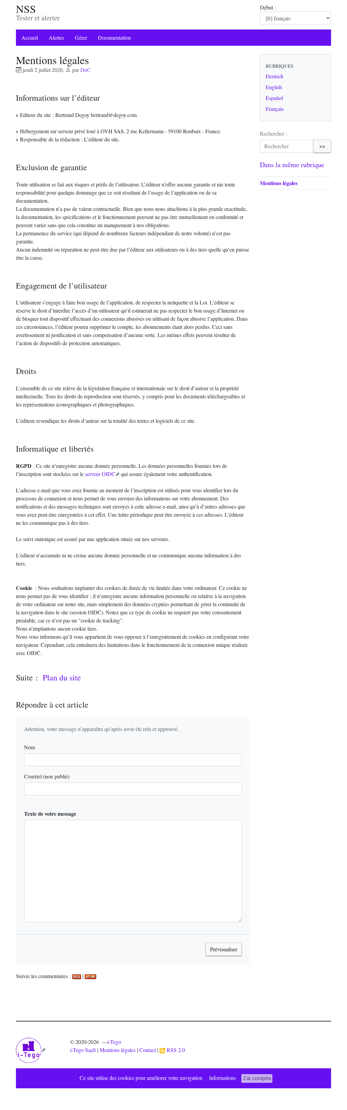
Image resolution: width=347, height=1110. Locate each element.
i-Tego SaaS (83, 1049)
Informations (222, 1077)
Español (274, 97)
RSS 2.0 (175, 1049)
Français (275, 108)
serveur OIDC (100, 473)
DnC (85, 69)
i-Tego (114, 1041)
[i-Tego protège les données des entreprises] (31, 1049)
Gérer (81, 37)
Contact (147, 1049)
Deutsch (274, 76)
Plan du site (62, 677)
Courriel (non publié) (46, 776)
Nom (29, 747)
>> (322, 146)
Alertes (56, 37)
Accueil (29, 37)
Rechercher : (273, 133)
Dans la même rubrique (292, 164)
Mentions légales (279, 183)
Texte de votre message (50, 813)
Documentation (114, 37)
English (274, 87)
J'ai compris (257, 1078)
